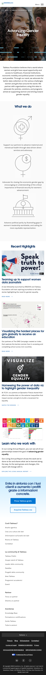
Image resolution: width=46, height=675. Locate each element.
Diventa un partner (12, 601)
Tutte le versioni (11, 625)
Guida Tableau (10, 621)
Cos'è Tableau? (11, 523)
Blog (16, 641)
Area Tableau (10, 576)
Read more (6, 296)
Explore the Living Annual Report (15, 471)
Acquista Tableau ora (23, 510)
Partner (8, 592)
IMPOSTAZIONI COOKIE (34, 650)
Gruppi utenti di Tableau (14, 560)
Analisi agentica (11, 528)
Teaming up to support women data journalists (21, 281)
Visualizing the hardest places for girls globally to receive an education (23, 334)
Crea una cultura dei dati (14, 532)
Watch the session (9, 405)
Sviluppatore (24, 641)
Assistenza (9, 609)
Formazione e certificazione (15, 617)
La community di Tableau (15, 552)
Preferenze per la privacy (24, 655)
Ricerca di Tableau (12, 540)
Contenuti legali (11, 645)
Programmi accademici (13, 580)
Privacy (36, 645)
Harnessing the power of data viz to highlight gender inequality (23, 387)
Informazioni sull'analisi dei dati (17, 536)
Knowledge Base (11, 613)
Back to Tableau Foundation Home (18, 10)
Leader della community (14, 564)
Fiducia (10, 641)
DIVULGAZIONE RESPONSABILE (13, 650)
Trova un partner (11, 597)
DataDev (8, 568)
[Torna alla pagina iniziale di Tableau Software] (9, 2)
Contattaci (9, 544)
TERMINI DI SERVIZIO (25, 645)
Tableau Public (10, 556)
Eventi (7, 584)
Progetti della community (14, 572)
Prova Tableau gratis (23, 501)
